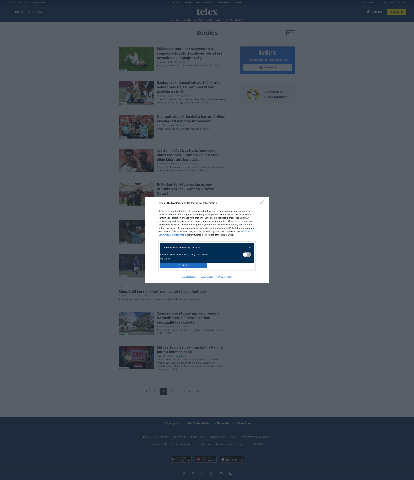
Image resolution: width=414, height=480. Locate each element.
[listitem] (205, 247)
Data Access (207, 277)
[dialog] (207, 240)
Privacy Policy (225, 277)
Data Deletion (189, 277)
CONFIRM (184, 265)
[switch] (247, 254)
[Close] (263, 203)
